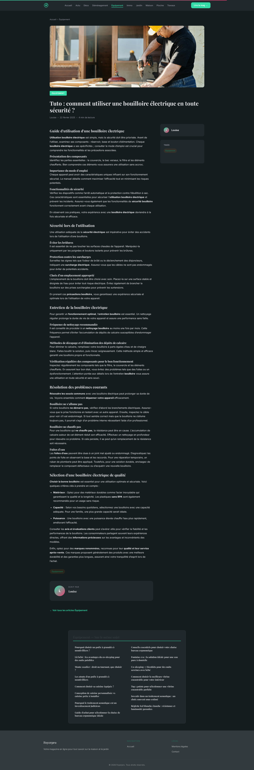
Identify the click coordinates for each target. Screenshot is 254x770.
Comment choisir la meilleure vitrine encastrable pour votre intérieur (150, 678)
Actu (78, 5)
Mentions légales (180, 746)
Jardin (139, 5)
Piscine (160, 5)
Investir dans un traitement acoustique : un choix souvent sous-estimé (153, 698)
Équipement (117, 5)
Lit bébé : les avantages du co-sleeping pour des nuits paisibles (97, 659)
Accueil (68, 5)
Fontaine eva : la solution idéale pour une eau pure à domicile (154, 659)
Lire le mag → (201, 5)
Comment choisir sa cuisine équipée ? (94, 686)
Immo (129, 5)
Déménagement (100, 5)
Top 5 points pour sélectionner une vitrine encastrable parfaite (152, 688)
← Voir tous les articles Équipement (68, 610)
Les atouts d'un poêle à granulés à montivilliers (92, 678)
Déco (86, 5)
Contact (175, 751)
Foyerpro (50, 742)
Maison (149, 5)
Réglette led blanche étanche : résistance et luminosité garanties (153, 707)
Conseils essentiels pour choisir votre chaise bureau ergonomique (154, 649)
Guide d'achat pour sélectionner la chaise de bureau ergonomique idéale (97, 714)
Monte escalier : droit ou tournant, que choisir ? (98, 668)
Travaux (171, 5)
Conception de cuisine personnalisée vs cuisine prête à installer (95, 695)
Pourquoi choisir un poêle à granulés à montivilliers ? (94, 649)
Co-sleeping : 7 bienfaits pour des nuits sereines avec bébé (151, 668)
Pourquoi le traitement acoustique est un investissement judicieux (96, 704)
